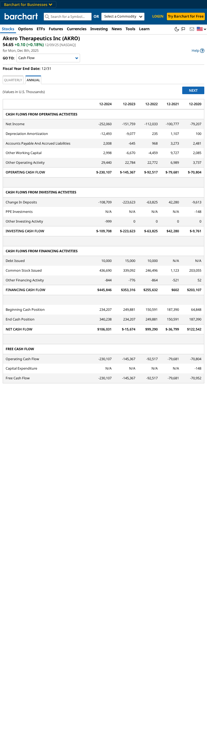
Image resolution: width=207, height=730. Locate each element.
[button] (201, 29)
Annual (33, 80)
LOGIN (158, 16)
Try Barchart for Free (186, 16)
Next (193, 90)
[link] (198, 50)
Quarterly (13, 80)
